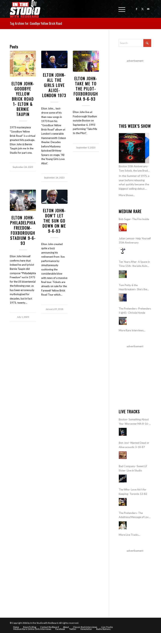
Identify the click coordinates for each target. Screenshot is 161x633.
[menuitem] (119, 9)
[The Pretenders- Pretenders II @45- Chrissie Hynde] (123, 321)
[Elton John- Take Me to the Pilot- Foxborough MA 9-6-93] (86, 61)
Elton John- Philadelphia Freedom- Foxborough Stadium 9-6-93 (23, 230)
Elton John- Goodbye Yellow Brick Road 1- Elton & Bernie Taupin (23, 99)
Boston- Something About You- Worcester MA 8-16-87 (134, 422)
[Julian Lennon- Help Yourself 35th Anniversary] (123, 251)
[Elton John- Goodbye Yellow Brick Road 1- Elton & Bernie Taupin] (23, 64)
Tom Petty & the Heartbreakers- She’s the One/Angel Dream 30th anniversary (133, 288)
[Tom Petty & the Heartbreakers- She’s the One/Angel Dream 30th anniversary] (123, 297)
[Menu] (119, 9)
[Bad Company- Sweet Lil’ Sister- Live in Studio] (123, 478)
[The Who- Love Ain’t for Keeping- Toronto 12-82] (123, 502)
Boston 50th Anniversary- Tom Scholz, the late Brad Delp (133, 169)
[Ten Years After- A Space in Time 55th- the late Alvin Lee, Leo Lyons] (123, 274)
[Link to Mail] (148, 9)
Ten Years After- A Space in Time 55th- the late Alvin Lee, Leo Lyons (134, 264)
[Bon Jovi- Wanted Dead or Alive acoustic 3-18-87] (123, 455)
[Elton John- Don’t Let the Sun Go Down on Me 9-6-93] (54, 197)
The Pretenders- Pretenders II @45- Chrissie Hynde (135, 310)
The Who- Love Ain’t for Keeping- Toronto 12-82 (133, 491)
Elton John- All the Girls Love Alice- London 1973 (54, 85)
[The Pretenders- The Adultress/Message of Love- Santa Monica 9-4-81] (123, 525)
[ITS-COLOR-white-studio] (25, 9)
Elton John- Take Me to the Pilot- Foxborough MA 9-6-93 (86, 88)
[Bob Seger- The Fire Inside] (123, 227)
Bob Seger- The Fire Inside (134, 219)
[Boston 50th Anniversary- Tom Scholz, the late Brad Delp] (134, 148)
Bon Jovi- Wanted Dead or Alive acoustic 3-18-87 (134, 444)
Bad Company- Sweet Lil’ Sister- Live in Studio (133, 468)
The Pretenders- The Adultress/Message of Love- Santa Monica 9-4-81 (135, 515)
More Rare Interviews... (132, 330)
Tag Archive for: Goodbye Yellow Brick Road (36, 23)
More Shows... (127, 195)
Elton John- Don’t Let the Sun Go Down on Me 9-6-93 (54, 221)
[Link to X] (142, 9)
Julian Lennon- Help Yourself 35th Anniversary (135, 240)
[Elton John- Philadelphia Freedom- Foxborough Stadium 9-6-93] (23, 200)
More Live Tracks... (129, 534)
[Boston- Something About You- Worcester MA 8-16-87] (123, 432)
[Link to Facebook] (136, 9)
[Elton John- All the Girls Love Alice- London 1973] (54, 59)
